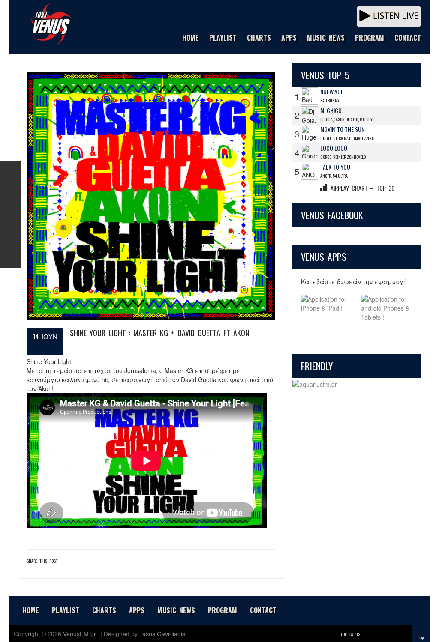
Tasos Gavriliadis (162, 633)
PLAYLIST (223, 38)
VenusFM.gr (79, 633)
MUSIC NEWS (326, 38)
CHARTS (259, 38)
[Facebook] (380, 634)
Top (421, 637)
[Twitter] (368, 634)
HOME (190, 38)
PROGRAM (369, 38)
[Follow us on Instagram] (10, 214)
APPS (289, 38)
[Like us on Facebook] (10, 171)
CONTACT (407, 38)
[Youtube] (404, 634)
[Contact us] (10, 257)
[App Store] (326, 308)
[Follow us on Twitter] (10, 192)
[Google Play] (386, 308)
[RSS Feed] (10, 235)
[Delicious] (392, 634)
